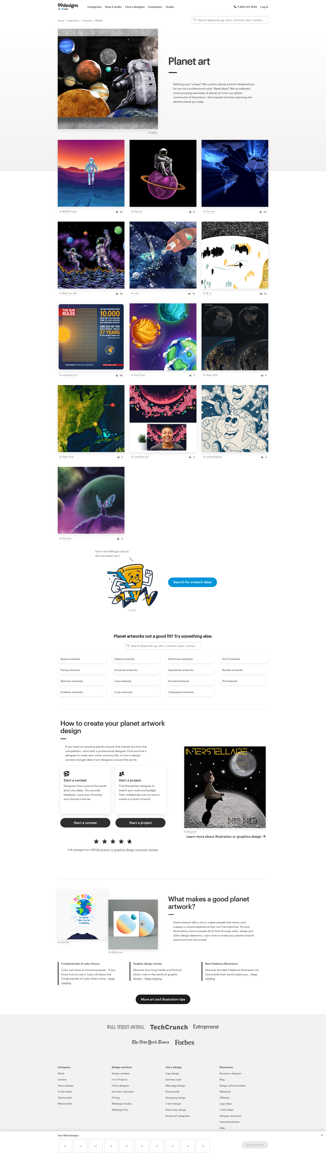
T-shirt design (173, 1103)
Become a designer (230, 1073)
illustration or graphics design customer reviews (127, 849)
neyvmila (65, 942)
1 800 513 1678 (247, 6)
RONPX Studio (69, 211)
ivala (136, 293)
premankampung (214, 456)
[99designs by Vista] (68, 6)
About (61, 1073)
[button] (322, 1135)
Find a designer (135, 6)
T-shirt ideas (226, 1109)
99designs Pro (120, 1109)
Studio (170, 6)
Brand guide (172, 1091)
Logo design (172, 1073)
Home (61, 20)
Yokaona (138, 211)
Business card (173, 1079)
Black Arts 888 (69, 293)
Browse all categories (178, 1115)
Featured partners (230, 1121)
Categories (94, 6)
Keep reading (153, 978)
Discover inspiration (123, 1091)
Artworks (87, 20)
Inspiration (155, 6)
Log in (264, 6)
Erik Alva (66, 538)
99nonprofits (65, 1103)
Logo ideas (226, 1103)
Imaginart (192, 831)
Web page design (175, 1085)
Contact (62, 1079)
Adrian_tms (116, 952)
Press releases (66, 1085)
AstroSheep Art (141, 456)
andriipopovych (69, 374)
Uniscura (210, 211)
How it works (113, 6)
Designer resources (230, 1115)
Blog (222, 1079)
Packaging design (176, 1097)
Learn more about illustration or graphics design (224, 836)
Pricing (116, 1097)
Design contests (121, 1073)
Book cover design (176, 1109)
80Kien (154, 132)
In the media (65, 1091)
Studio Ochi (212, 374)
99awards (225, 1091)
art (194, 101)
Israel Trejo (139, 374)
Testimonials (65, 1097)
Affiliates (224, 1097)
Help (222, 1127)
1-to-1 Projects (119, 1079)
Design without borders (233, 1085)
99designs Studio (122, 1103)
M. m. (209, 293)
